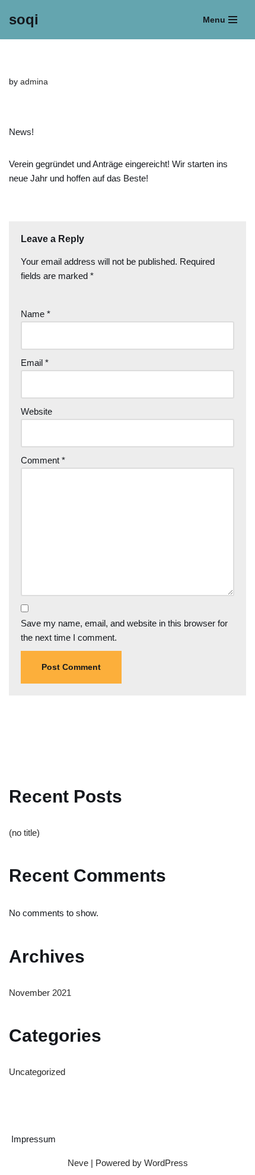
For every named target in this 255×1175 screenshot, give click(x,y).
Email (35, 363)
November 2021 (40, 993)
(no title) (24, 833)
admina (34, 81)
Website (36, 411)
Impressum (33, 1139)
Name (35, 314)
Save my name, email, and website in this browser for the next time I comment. (124, 630)
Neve (78, 1163)
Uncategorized (37, 1072)
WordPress (166, 1163)
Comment (43, 460)
